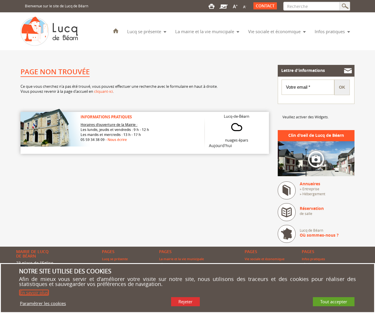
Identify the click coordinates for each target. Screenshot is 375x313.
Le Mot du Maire (116, 30)
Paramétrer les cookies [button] (43, 303)
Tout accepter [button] (333, 301)
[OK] (345, 6)
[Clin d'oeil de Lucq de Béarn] (316, 158)
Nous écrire (117, 139)
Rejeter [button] (185, 301)
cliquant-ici (103, 91)
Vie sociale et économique (274, 31)
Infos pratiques (330, 31)
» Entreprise (309, 188)
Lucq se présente (144, 31)
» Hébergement (312, 193)
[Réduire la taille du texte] (244, 6)
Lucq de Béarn (319, 233)
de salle (312, 211)
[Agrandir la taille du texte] (235, 6)
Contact (265, 6)
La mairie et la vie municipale (204, 31)
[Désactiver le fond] (223, 6)
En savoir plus (34, 292)
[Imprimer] (211, 6)
